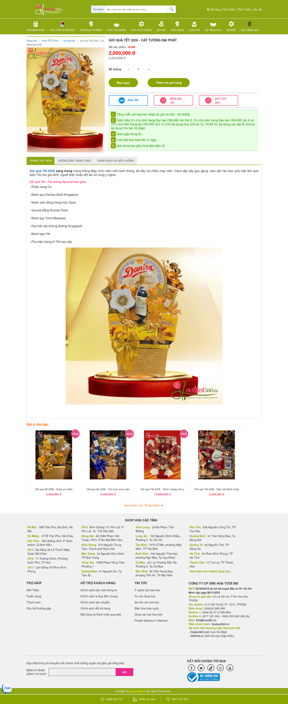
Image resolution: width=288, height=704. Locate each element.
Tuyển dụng (33, 596)
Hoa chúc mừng (141, 30)
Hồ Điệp (231, 30)
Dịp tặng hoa (213, 30)
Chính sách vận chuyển (95, 602)
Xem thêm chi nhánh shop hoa (210, 571)
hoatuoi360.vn (137, 691)
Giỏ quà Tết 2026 (42, 170)
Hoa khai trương (91, 30)
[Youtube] (229, 667)
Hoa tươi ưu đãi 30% (62, 30)
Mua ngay (123, 83)
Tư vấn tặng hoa (145, 596)
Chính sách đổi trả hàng (95, 608)
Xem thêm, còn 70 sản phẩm (142, 505)
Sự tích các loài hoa (147, 602)
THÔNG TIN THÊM (41, 160)
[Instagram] (220, 667)
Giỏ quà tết (69, 40)
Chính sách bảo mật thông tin (99, 590)
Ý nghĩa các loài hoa (147, 590)
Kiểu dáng (177, 30)
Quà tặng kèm (250, 30)
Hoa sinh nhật (35, 30)
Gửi (124, 672)
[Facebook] (191, 667)
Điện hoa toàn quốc (147, 608)
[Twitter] (201, 667)
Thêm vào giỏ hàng (169, 83)
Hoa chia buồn (116, 30)
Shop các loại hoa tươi (148, 614)
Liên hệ (257, 9)
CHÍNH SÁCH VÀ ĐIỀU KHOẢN (115, 160)
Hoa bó (161, 30)
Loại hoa (194, 30)
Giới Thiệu (229, 9)
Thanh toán (243, 9)
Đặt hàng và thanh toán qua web (101, 614)
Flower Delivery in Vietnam (151, 620)
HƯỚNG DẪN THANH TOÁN (74, 160)
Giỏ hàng (214, 9)
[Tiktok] (210, 667)
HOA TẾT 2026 (50, 40)
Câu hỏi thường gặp (38, 608)
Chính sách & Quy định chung (99, 596)
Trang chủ (31, 40)
